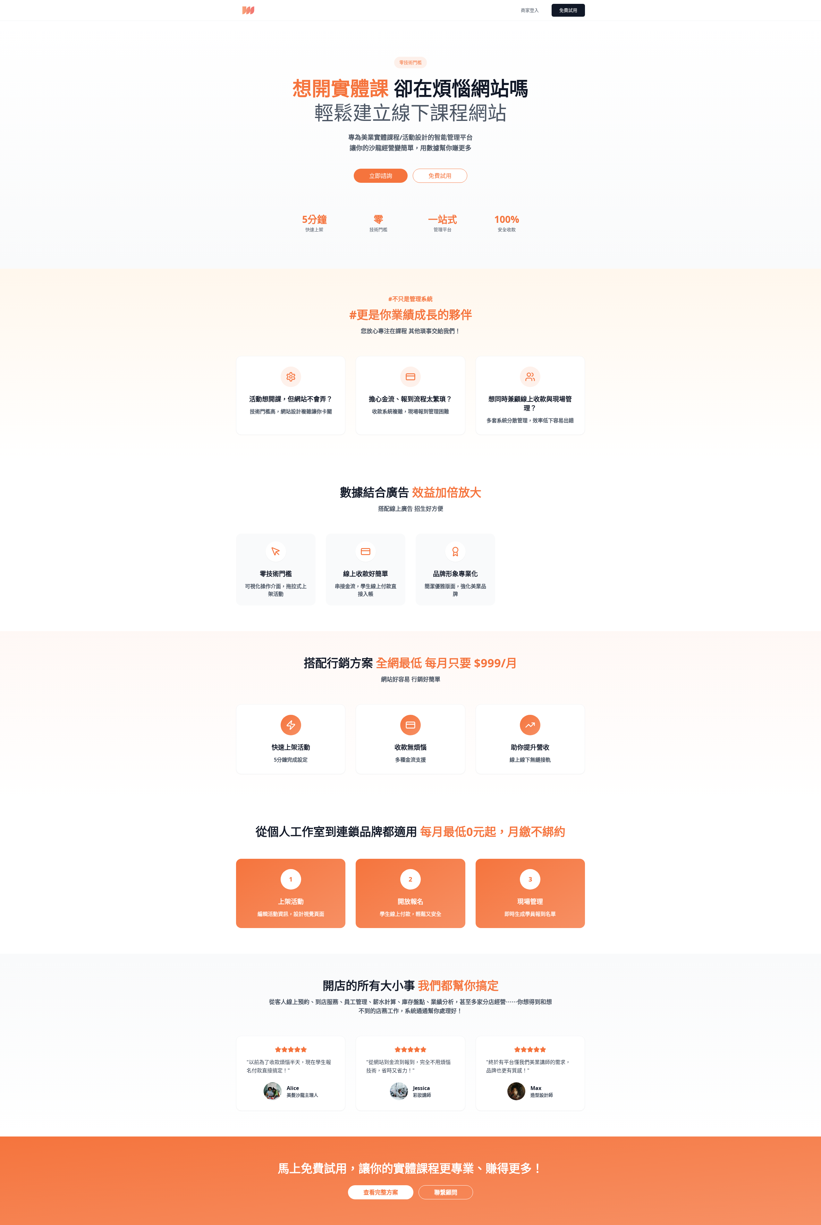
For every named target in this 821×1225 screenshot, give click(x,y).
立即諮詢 (380, 176)
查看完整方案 (380, 1192)
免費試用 (568, 10)
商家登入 (530, 10)
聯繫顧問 (445, 1192)
